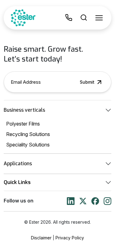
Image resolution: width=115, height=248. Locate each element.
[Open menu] (99, 18)
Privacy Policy (70, 237)
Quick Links (17, 182)
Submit (87, 82)
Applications (18, 163)
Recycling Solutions (28, 134)
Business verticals (24, 110)
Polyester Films (23, 124)
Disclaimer (41, 237)
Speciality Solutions (28, 145)
